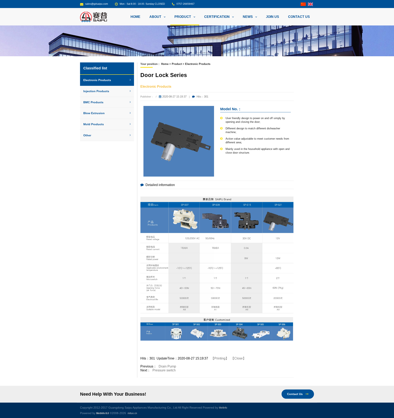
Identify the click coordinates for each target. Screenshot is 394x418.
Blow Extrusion (94, 113)
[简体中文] (303, 4)
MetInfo (223, 407)
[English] (310, 4)
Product (177, 63)
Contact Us (295, 394)
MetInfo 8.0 (102, 413)
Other (87, 135)
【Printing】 (220, 358)
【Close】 (238, 358)
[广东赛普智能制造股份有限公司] (93, 16)
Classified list (95, 68)
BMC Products (93, 102)
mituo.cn (132, 413)
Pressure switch (164, 370)
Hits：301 (202, 96)
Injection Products (96, 91)
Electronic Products (97, 80)
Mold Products (93, 124)
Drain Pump (167, 366)
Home (135, 16)
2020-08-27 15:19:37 (174, 96)
